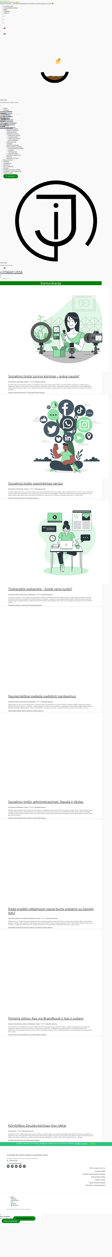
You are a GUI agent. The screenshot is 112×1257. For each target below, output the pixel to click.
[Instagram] (16, 1166)
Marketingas (19, 381)
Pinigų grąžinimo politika (98, 1177)
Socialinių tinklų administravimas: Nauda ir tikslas (45, 801)
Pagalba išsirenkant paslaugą (97, 1182)
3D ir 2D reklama (13, 140)
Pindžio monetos (8, 173)
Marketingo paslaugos (13, 145)
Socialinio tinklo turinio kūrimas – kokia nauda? (43, 376)
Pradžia (5, 108)
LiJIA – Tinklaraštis (8, 166)
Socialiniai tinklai (13, 137)
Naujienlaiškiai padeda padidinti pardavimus (42, 696)
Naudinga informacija (13, 158)
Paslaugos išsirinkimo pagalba (11, 169)
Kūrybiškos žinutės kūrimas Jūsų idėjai (37, 1125)
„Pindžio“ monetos (100, 1179)
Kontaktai (6, 168)
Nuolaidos (6, 161)
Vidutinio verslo (12, 151)
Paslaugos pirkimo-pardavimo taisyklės (94, 1174)
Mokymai (9, 156)
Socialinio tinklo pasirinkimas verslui (35, 483)
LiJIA (12, 1202)
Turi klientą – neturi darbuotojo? (12, 171)
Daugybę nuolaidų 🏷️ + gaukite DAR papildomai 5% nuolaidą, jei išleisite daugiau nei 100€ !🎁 (26, 3)
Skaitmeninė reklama (12, 133)
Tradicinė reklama (12, 132)
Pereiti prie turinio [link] (5, 1)
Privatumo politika (100, 1171)
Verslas (26, 381)
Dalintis (93, 1143)
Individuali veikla (13, 153)
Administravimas (11, 142)
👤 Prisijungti (10, 176)
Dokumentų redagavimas (14, 155)
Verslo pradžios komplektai (14, 147)
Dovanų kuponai (8, 160)
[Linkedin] (12, 1166)
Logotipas (9, 143)
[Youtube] (20, 1166)
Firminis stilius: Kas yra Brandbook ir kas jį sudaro (45, 1018)
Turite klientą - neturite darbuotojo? (95, 1185)
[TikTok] (24, 1166)
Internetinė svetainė (12, 129)
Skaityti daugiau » (26, 392)
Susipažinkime (7, 163)
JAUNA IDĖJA (3, 100)
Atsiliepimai (6, 165)
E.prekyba (11, 150)
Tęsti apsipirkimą (10, 1221)
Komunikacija (12, 381)
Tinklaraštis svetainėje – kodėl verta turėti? (40, 589)
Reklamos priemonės (12, 130)
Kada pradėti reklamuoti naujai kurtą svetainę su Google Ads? (50, 911)
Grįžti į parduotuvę (24, 1218)
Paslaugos (6, 110)
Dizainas (10, 1024)
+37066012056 (11, 272)
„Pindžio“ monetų (80, 1143)
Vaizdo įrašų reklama (14, 138)
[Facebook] (8, 1166)
